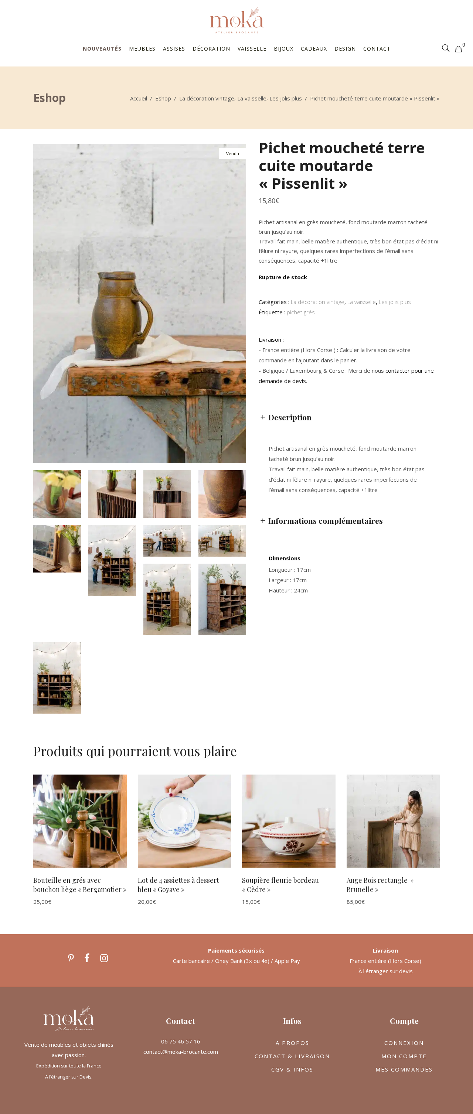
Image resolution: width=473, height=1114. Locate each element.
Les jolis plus (285, 98)
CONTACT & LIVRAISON (292, 1056)
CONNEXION (404, 1042)
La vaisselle (251, 98)
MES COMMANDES (404, 1069)
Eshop (163, 98)
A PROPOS (292, 1042)
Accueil (138, 98)
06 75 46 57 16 (180, 1041)
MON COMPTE (404, 1056)
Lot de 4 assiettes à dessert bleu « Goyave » (178, 885)
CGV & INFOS (292, 1069)
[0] (458, 48)
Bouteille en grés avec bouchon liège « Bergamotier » (79, 885)
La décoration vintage (206, 98)
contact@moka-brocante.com (180, 1051)
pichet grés (301, 312)
